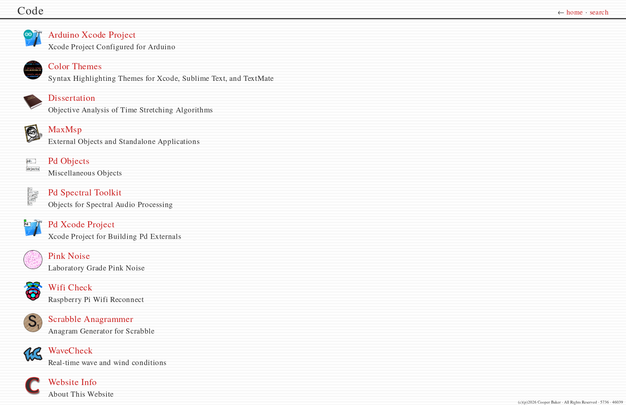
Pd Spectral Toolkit (85, 192)
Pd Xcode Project (81, 224)
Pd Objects (69, 160)
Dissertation (71, 97)
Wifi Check (70, 287)
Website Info (72, 382)
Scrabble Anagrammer (90, 319)
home (575, 11)
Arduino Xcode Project (92, 34)
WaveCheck (70, 350)
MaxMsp (65, 129)
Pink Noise (69, 255)
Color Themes (75, 66)
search (599, 11)
